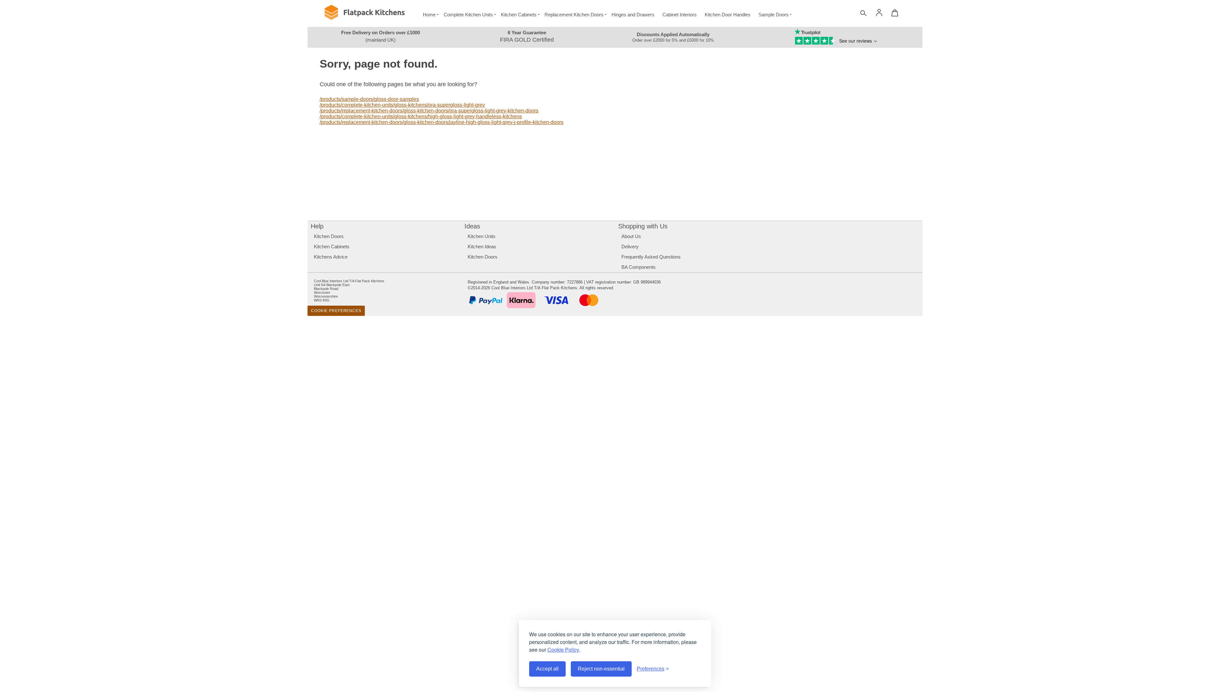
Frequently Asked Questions (651, 257)
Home (429, 14)
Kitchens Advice (331, 257)
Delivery (630, 246)
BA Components (638, 267)
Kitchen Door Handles (727, 14)
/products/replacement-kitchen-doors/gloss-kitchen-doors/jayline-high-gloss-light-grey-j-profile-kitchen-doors (441, 122)
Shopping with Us (643, 226)
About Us (631, 236)
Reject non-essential (601, 668)
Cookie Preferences (336, 311)
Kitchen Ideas (482, 246)
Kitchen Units (482, 236)
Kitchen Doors (329, 236)
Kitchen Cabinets (519, 14)
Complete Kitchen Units (468, 14)
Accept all (547, 668)
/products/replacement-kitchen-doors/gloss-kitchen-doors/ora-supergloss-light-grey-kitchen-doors (429, 110)
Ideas (472, 226)
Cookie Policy (563, 649)
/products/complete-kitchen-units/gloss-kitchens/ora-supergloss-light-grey (402, 105)
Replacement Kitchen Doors (574, 14)
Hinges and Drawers (632, 14)
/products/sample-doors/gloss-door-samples (369, 99)
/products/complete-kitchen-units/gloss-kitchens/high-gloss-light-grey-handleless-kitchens (421, 116)
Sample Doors (773, 14)
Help (317, 226)
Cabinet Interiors (679, 14)
